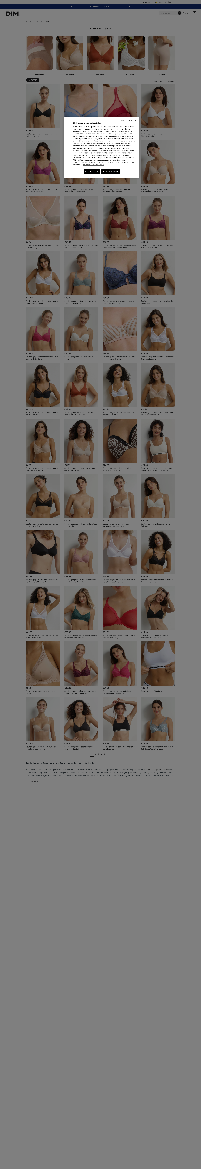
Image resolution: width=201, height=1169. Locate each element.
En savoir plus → (92, 171)
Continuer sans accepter (129, 120)
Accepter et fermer (110, 171)
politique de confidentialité (93, 165)
